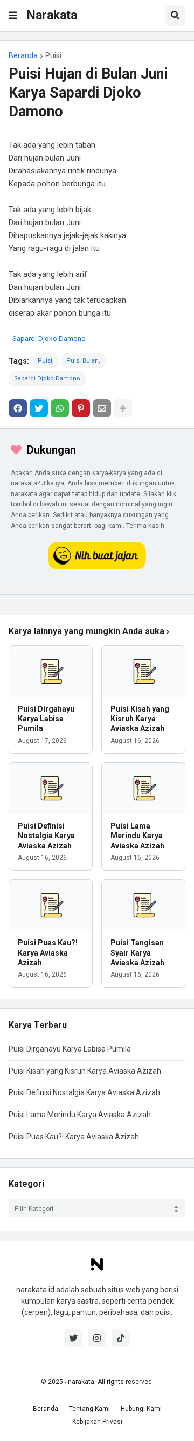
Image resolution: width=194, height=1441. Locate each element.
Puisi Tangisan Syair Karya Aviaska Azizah (137, 952)
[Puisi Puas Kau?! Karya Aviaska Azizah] (50, 905)
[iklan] (97, 594)
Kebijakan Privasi (97, 1421)
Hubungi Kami (141, 1408)
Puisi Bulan (82, 360)
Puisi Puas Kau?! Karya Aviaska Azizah (48, 952)
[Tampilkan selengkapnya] (123, 408)
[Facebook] (18, 408)
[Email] (102, 408)
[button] (13, 15)
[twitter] (73, 1338)
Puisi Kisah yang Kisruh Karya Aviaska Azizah (139, 719)
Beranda (23, 55)
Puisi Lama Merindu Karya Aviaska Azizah (137, 836)
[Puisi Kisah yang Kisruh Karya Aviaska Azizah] (143, 671)
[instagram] (97, 1338)
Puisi (53, 55)
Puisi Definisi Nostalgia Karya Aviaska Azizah (46, 836)
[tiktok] (121, 1338)
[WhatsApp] (60, 408)
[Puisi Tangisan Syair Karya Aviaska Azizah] (143, 905)
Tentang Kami (89, 1408)
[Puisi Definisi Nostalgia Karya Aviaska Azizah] (50, 788)
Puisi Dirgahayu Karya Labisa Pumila (46, 719)
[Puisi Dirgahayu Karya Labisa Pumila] (50, 671)
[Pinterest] (81, 408)
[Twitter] (39, 408)
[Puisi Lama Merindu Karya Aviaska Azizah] (143, 788)
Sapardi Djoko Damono (49, 339)
